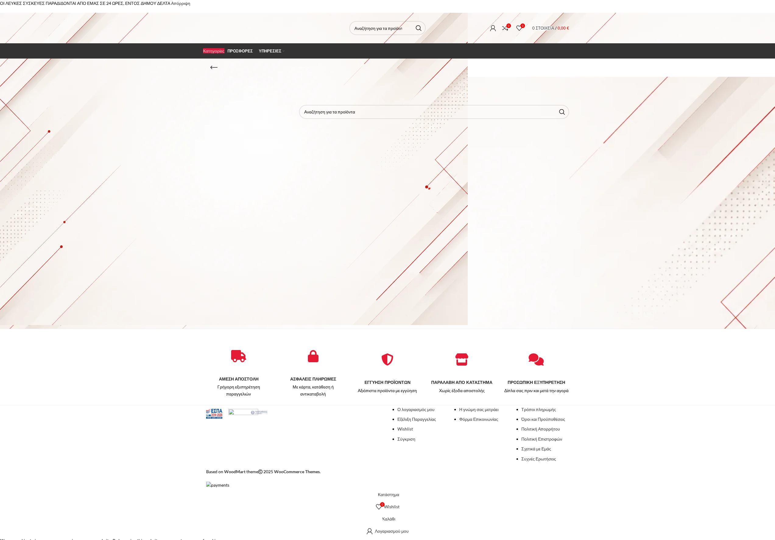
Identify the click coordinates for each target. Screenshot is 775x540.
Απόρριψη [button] (180, 3)
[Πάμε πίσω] (213, 68)
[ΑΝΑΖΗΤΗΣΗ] (419, 28)
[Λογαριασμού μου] (493, 28)
